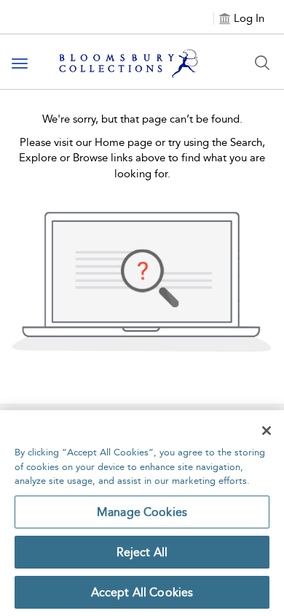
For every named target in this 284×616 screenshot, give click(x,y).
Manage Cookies (142, 512)
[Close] (267, 431)
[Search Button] (262, 62)
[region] (142, 513)
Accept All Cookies (142, 592)
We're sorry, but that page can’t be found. (142, 119)
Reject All (142, 552)
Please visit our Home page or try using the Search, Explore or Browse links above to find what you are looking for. (142, 158)
